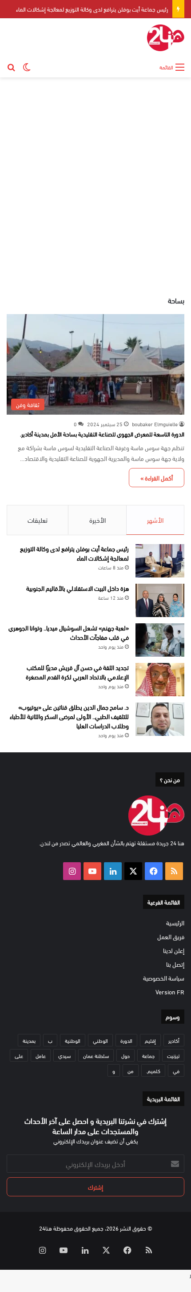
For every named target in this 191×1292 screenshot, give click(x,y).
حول (125, 1055)
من (130, 1070)
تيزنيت (173, 1055)
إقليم (150, 1040)
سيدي (64, 1055)
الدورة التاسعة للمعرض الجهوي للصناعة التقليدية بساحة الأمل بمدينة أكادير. (102, 433)
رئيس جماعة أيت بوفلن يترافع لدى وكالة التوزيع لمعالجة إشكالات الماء (92, 9)
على (19, 1055)
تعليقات (38, 519)
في (176, 1070)
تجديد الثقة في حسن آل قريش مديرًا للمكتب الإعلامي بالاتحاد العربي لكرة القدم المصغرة (77, 672)
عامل (41, 1055)
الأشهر (155, 519)
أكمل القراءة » (156, 477)
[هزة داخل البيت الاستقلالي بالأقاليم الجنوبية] (159, 600)
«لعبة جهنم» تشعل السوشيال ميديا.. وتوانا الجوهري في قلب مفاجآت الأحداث (68, 632)
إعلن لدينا (173, 950)
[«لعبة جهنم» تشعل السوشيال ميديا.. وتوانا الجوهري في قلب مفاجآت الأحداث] (159, 640)
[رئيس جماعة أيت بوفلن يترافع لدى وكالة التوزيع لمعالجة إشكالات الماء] (159, 560)
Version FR (169, 991)
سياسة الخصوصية (163, 977)
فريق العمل (170, 936)
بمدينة (29, 1040)
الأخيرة (97, 519)
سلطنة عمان (96, 1055)
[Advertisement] (95, 182)
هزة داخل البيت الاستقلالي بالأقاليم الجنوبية (77, 588)
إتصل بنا (175, 963)
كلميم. (153, 1070)
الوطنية (72, 1040)
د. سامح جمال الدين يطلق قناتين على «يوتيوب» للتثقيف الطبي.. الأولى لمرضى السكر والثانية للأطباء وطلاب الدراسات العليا (69, 716)
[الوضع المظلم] (26, 66)
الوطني (100, 1040)
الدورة (126, 1040)
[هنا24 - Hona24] (165, 37)
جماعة (148, 1055)
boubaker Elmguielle (155, 423)
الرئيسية (175, 922)
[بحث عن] (11, 66)
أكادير (173, 1040)
